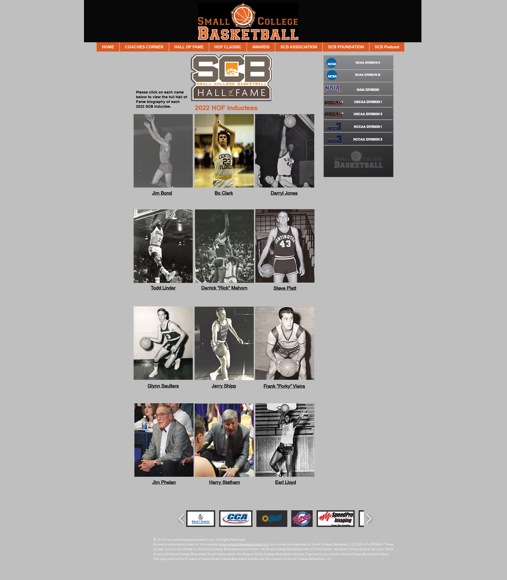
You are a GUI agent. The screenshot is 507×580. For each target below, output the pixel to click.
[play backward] (181, 519)
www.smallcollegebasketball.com (190, 540)
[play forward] (368, 519)
